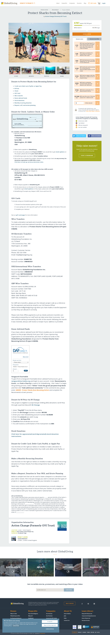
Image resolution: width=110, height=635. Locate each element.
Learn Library (87, 611)
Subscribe (69, 589)
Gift (93, 3)
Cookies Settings (50, 628)
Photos (46, 76)
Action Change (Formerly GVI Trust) (56, 16)
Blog (85, 3)
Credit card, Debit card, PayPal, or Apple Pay (28, 86)
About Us (68, 611)
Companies (72, 3)
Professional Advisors (15, 618)
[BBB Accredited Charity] (87, 627)
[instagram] (88, 603)
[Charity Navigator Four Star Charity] (75, 627)
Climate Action (44, 9)
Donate (26, 3)
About (58, 3)
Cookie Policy (16, 625)
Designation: (16, 364)
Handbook (30, 618)
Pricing (92, 632)
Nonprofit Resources (87, 613)
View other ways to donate (93, 111)
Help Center (69, 603)
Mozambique (55, 9)
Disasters (79, 3)
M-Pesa (17, 88)
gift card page (20, 215)
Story (16, 76)
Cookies (84, 632)
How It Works (67, 613)
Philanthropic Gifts (15, 616)
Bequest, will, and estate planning (25, 105)
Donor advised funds (21, 98)
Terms (88, 632)
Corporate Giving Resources (89, 616)
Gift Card (17, 93)
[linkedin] (94, 603)
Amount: (15, 369)
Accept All (49, 621)
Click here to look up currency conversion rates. (29, 162)
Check (16, 91)
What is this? (26, 356)
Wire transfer (19, 96)
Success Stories (86, 620)
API (95, 632)
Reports (31, 76)
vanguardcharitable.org (20, 381)
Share (62, 76)
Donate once (79, 39)
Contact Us (66, 620)
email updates (60, 152)
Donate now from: (17, 360)
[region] (30, 626)
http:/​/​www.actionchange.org (25, 531)
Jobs (65, 616)
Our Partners (49, 616)
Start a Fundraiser (87, 155)
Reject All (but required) (50, 625)
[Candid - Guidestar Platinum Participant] (80, 627)
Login (103, 3)
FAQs (65, 618)
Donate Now (87, 34)
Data (98, 632)
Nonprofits (64, 3)
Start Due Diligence (33, 613)
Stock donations (19, 100)
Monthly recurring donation (23, 103)
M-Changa (36, 405)
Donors (13, 611)
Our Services (49, 613)
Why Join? (30, 616)
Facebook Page (22, 533)
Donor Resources (86, 618)
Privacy (80, 632)
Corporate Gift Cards (51, 618)
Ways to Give (13, 613)
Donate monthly (94, 39)
